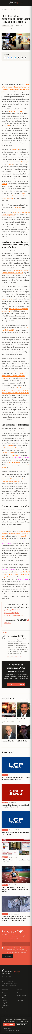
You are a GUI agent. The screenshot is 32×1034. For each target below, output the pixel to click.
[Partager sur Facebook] (8, 57)
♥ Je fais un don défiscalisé (16, 684)
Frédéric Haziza (23, 579)
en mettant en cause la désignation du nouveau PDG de (16, 533)
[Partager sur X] (4, 57)
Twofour (4, 184)
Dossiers (4, 995)
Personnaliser (7, 1028)
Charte (18, 993)
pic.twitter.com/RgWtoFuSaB (13, 615)
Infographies (5, 1003)
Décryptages (14, 9)
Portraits (4, 1000)
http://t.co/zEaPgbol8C (11, 613)
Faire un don (5, 1015)
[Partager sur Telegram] (15, 57)
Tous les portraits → (24, 699)
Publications (5, 1005)
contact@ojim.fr (12, 985)
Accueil (4, 9)
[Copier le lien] (22, 57)
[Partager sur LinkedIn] (11, 57)
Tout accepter (9, 1025)
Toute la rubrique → (24, 753)
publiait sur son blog (15, 111)
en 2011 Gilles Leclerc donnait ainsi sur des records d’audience (15, 375)
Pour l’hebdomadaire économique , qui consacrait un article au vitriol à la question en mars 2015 (16, 390)
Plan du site (20, 1000)
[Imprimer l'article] (25, 57)
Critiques (4, 998)
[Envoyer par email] (18, 57)
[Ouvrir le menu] (2, 2)
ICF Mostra (22, 193)
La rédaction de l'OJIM (7, 25)
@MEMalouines (15, 610)
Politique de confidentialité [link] (11, 1030)
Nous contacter (21, 998)
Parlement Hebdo (8, 479)
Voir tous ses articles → (15, 656)
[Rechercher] (29, 2)
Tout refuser (21, 1025)
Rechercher (5, 1008)
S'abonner (7, 956)
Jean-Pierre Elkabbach (22, 457)
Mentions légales (21, 995)
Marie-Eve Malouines (8, 569)
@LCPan (6, 610)
